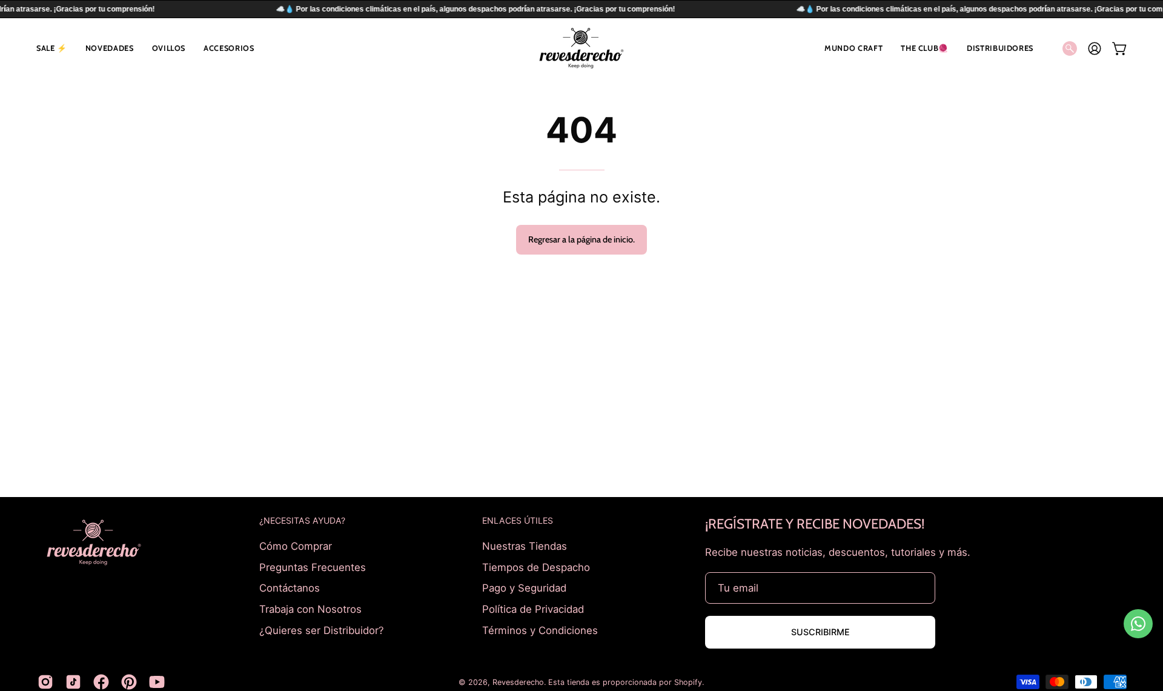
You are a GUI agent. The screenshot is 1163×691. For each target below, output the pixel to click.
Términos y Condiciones (540, 630)
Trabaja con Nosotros (310, 609)
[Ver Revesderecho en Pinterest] (129, 682)
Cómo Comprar (295, 546)
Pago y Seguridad (524, 588)
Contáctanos (289, 588)
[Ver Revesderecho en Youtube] (157, 682)
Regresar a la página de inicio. (581, 239)
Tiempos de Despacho (536, 567)
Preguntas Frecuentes (312, 567)
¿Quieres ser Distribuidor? (321, 630)
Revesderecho (518, 682)
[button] (51, 48)
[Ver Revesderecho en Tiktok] (73, 682)
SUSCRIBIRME (820, 632)
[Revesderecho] (581, 48)
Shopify (688, 682)
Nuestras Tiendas (524, 546)
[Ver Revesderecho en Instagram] (45, 682)
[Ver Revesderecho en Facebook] (101, 682)
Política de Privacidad (533, 609)
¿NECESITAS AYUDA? (302, 520)
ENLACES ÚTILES (517, 520)
